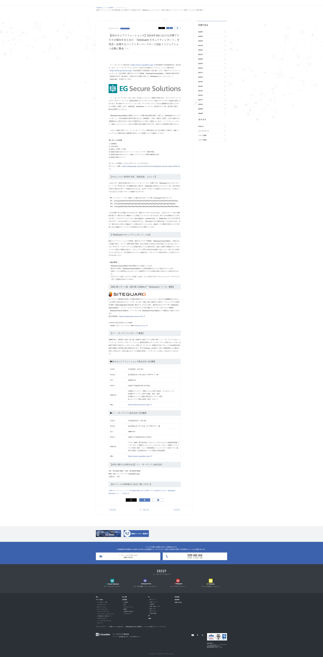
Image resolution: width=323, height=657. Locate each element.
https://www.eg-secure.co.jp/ (121, 70)
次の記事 (176, 510)
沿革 (124, 604)
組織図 (125, 609)
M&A (149, 618)
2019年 (200, 63)
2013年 (200, 91)
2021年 (200, 54)
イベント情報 (202, 135)
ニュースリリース (120, 7)
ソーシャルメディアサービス (104, 620)
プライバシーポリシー (101, 626)
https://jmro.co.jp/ (140, 325)
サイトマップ (162, 626)
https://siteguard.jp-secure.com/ (131, 316)
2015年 (200, 82)
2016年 (200, 77)
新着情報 (110, 7)
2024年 (200, 41)
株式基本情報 (153, 613)
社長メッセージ (153, 602)
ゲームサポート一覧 (102, 602)
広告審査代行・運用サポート (104, 616)
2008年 (200, 113)
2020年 (200, 59)
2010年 (200, 104)
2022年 (200, 50)
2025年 (200, 36)
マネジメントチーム (128, 607)
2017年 (200, 72)
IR (148, 597)
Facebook (169, 28)
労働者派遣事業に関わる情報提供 (133, 626)
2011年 (200, 100)
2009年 (200, 109)
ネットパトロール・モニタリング (105, 613)
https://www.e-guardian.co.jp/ (142, 65)
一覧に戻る (145, 510)
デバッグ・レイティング (103, 611)
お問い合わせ (178, 602)
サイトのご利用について (151, 626)
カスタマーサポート (102, 618)
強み (97, 597)
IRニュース (152, 599)
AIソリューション (101, 607)
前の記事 (113, 510)
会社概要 (125, 602)
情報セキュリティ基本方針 (116, 626)
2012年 (200, 95)
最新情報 (177, 599)
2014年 (200, 86)
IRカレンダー (153, 608)
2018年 (200, 68)
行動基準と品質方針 (128, 611)
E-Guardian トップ (101, 7)
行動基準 (152, 604)
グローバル (100, 623)
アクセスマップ (127, 613)
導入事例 (124, 597)
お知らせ (201, 126)
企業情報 (124, 599)
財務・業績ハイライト (155, 606)
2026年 (200, 32)
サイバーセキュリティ (102, 609)
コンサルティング (101, 604)
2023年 (200, 45)
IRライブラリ (153, 611)
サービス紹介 (99, 599)
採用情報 (177, 597)
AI (149, 615)
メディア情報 (202, 140)
